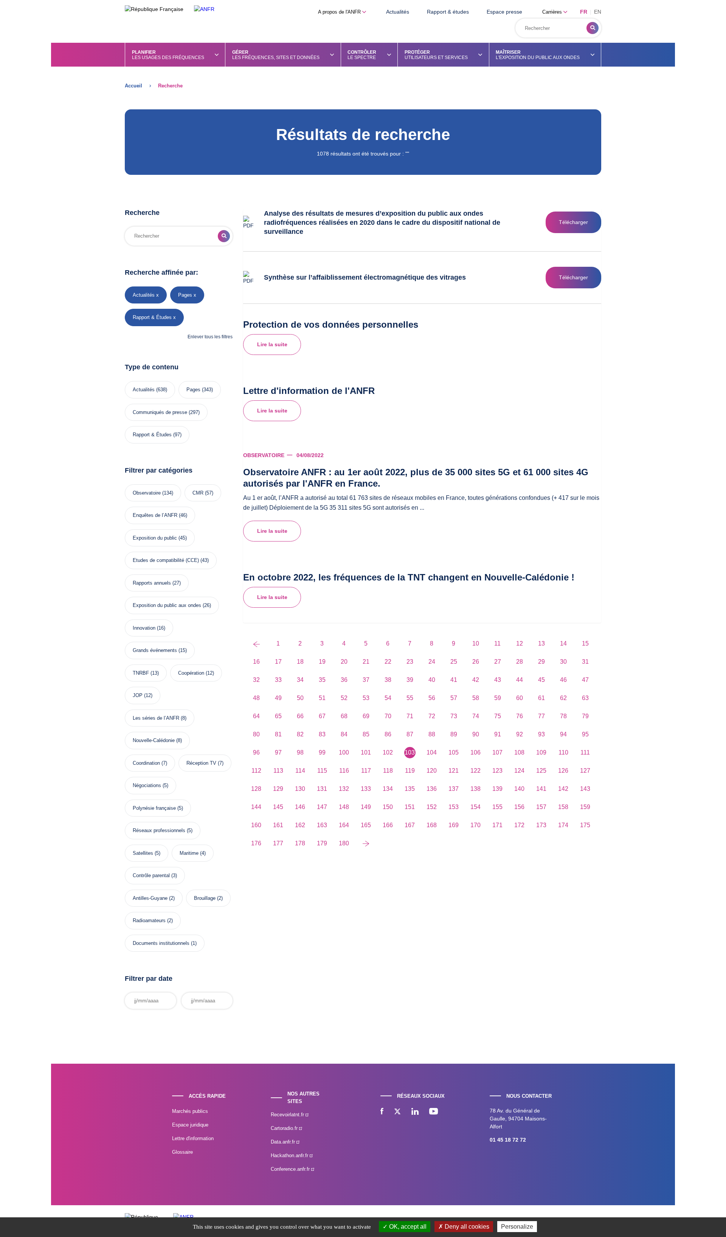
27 (497, 661)
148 (344, 807)
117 (366, 770)
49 (278, 698)
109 (541, 752)
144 (256, 807)
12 (519, 643)
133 (366, 789)
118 (388, 770)
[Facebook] (381, 1112)
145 (278, 807)
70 (388, 716)
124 (519, 770)
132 (344, 789)
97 (278, 752)
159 (585, 807)
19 (322, 661)
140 (519, 789)
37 (366, 680)
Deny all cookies (466, 1226)
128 (256, 789)
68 (344, 716)
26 (475, 661)
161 (278, 825)
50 (300, 698)
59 (497, 698)
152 (432, 807)
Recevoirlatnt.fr (288, 1114)
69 (366, 716)
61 (541, 698)
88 (431, 734)
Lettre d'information (193, 1138)
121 (453, 770)
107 (497, 752)
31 (585, 661)
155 (497, 807)
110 (563, 752)
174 (563, 825)
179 (322, 843)
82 (300, 734)
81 (278, 734)
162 (300, 825)
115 (322, 770)
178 (300, 843)
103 (410, 752)
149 (366, 807)
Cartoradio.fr (285, 1128)
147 (322, 807)
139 (497, 789)
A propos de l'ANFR (340, 12)
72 (431, 716)
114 (300, 770)
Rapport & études (448, 12)
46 (563, 680)
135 (410, 789)
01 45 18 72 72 (508, 1140)
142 (563, 789)
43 (497, 680)
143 (585, 789)
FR (583, 12)
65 (278, 716)
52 (344, 698)
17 (278, 661)
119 (410, 770)
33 (278, 680)
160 (256, 825)
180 (344, 843)
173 (541, 825)
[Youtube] (433, 1112)
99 (322, 752)
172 (519, 825)
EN (597, 12)
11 (497, 643)
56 (431, 698)
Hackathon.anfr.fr (290, 1155)
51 (322, 698)
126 (563, 770)
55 (409, 698)
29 (541, 661)
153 (453, 807)
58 (475, 698)
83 (322, 734)
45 (541, 680)
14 (563, 643)
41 (453, 680)
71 (409, 716)
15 (585, 643)
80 (256, 734)
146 (300, 807)
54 (388, 698)
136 (432, 789)
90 (475, 734)
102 (388, 752)
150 (388, 807)
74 (475, 716)
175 (585, 825)
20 (344, 661)
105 (453, 752)
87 (409, 734)
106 (475, 752)
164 (344, 825)
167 (410, 825)
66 (300, 716)
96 (256, 752)
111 (585, 752)
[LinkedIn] (415, 1112)
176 (256, 843)
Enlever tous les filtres (210, 336)
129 (278, 789)
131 (322, 789)
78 (563, 716)
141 (541, 789)
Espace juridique (190, 1125)
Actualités (397, 12)
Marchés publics (190, 1111)
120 (432, 770)
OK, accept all (407, 1226)
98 (300, 752)
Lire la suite (272, 344)
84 (344, 734)
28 (519, 661)
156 (519, 807)
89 (453, 734)
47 (585, 680)
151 (410, 807)
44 (519, 680)
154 (475, 807)
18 (300, 661)
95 (585, 734)
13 (541, 643)
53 (366, 698)
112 (256, 770)
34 (300, 680)
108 (519, 752)
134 (388, 789)
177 (278, 843)
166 (388, 825)
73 (453, 716)
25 (453, 661)
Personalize (517, 1226)
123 (497, 770)
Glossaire (182, 1152)
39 (409, 680)
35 (322, 680)
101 (366, 752)
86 (388, 734)
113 (278, 770)
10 (475, 643)
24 (431, 661)
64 (256, 716)
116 (344, 770)
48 (256, 698)
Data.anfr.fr (283, 1142)
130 (300, 789)
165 (366, 825)
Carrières (552, 12)
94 (563, 734)
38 (388, 680)
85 (366, 734)
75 (497, 716)
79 (585, 716)
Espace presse (504, 12)
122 (475, 770)
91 (497, 734)
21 (366, 661)
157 (541, 807)
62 (563, 698)
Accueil (133, 86)
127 (585, 770)
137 (453, 789)
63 (585, 698)
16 (256, 661)
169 (453, 825)
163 (322, 825)
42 (475, 680)
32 (256, 680)
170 (475, 825)
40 (431, 680)
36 (344, 680)
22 (388, 661)
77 (541, 716)
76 (519, 716)
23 (409, 661)
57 (453, 698)
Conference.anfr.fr (291, 1169)
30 (563, 661)
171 (497, 825)
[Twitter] (397, 1112)
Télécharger (573, 222)
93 (541, 734)
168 (432, 825)
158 (563, 807)
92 (519, 734)
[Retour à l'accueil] (204, 9)
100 (344, 752)
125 (541, 770)
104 (432, 752)
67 (322, 716)
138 (475, 789)
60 (519, 698)
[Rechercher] (592, 28)
